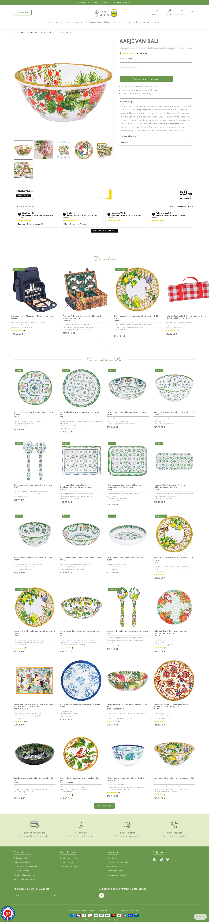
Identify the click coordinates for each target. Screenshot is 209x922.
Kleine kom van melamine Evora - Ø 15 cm (33, 558)
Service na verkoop (68, 866)
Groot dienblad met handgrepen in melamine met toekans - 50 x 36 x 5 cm (34, 706)
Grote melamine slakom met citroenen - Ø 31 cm (80, 632)
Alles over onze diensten (130, 910)
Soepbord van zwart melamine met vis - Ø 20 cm (34, 779)
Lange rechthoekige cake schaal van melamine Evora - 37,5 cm (169, 486)
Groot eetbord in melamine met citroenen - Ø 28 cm (136, 317)
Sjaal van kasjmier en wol (25, 879)
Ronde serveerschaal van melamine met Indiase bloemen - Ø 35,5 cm (171, 706)
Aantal (122, 65)
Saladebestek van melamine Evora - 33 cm (33, 485)
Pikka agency (121, 920)
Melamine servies (141, 22)
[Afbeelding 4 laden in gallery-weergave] (83, 149)
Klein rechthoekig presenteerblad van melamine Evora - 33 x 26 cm (124, 486)
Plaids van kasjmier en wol (25, 875)
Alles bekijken (104, 806)
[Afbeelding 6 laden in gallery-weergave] (23, 170)
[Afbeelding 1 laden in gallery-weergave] (23, 149)
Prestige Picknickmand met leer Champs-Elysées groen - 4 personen (85, 317)
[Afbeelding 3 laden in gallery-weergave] (63, 149)
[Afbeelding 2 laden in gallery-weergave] (43, 149)
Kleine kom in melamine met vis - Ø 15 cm (126, 778)
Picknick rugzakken (22, 862)
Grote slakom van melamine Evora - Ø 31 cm (127, 412)
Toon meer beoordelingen (104, 230)
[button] (55, 23)
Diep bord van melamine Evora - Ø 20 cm (125, 558)
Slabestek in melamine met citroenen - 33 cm (127, 631)
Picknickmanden (55, 22)
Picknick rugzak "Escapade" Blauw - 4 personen (32, 316)
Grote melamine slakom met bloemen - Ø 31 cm (127, 706)
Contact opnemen (114, 871)
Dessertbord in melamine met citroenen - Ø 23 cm (173, 559)
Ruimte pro (22, 12)
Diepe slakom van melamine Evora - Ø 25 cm (173, 412)
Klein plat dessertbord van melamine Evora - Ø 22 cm (34, 413)
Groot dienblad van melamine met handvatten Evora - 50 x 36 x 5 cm (75, 486)
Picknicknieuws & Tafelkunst (119, 862)
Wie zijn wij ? (112, 858)
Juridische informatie (107, 910)
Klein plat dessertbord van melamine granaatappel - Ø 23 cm (170, 632)
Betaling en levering (69, 858)
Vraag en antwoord (68, 862)
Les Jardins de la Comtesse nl (99, 920)
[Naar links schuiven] (99, 344)
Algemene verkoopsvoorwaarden (81, 910)
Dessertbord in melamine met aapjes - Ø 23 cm (80, 779)
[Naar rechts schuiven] (109, 344)
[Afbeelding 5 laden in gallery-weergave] (104, 149)
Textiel (157, 22)
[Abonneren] (54, 895)
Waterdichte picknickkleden (26, 866)
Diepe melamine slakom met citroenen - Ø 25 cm (173, 779)
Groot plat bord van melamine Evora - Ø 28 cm (79, 413)
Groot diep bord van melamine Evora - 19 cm (80, 558)
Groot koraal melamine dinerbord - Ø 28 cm (80, 705)
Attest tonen (23, 196)
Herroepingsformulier (116, 875)
